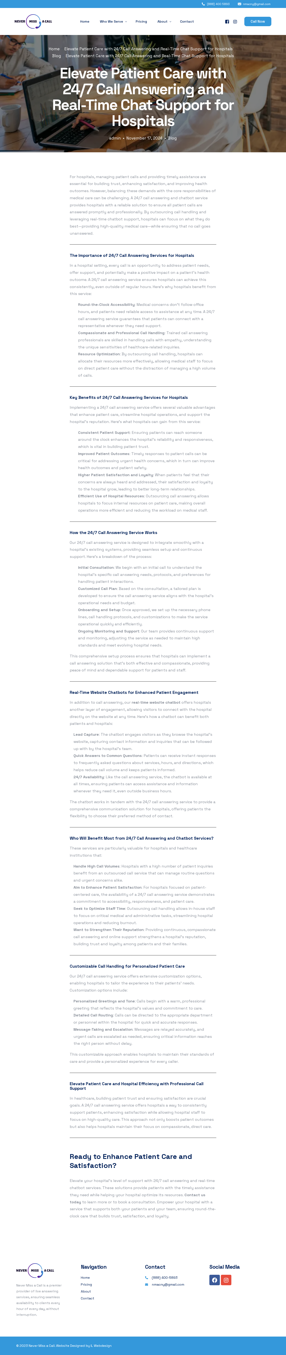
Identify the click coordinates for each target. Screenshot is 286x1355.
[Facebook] (227, 21)
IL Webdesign (101, 1345)
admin (115, 138)
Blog (172, 138)
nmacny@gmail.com (257, 4)
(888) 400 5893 (218, 4)
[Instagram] (235, 21)
